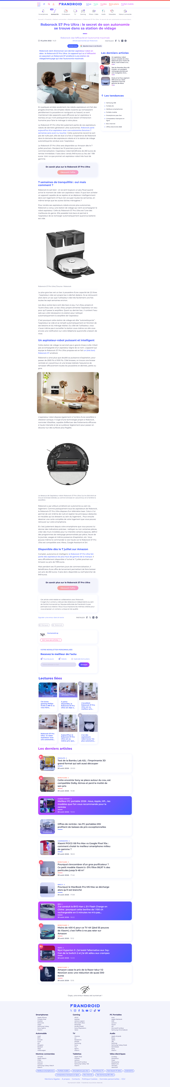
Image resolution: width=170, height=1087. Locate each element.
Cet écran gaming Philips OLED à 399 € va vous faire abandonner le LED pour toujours (48, 705)
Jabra (113, 1040)
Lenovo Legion (79, 1021)
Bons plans (114, 4)
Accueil (40, 19)
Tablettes (77, 1054)
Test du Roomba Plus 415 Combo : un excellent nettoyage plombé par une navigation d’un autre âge (120, 71)
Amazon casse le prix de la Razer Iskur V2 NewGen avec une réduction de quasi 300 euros (81, 972)
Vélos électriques (117, 1054)
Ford (39, 1041)
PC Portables (116, 1015)
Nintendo (77, 1024)
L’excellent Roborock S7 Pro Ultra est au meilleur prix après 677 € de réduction (88, 706)
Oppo (39, 1024)
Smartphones (42, 1015)
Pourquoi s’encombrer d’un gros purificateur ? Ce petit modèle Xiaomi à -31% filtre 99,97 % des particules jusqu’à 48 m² (84, 867)
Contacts (76, 1079)
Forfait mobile (127, 4)
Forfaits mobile (111, 112)
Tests (96, 4)
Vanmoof (114, 1067)
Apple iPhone (42, 1017)
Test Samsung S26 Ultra (105, 1075)
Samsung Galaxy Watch (45, 1065)
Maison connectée (59, 19)
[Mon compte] (54, 4)
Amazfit (40, 1057)
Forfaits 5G (110, 106)
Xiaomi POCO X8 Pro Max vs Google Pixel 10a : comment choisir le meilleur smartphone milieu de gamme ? (84, 846)
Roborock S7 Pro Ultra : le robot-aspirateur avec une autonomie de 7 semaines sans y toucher (47, 737)
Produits (48, 19)
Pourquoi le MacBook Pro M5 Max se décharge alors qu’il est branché (83, 888)
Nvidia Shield (78, 1026)
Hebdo (64, 659)
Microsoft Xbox (79, 1023)
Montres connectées (45, 1054)
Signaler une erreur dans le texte (51, 617)
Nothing (114, 1043)
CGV (123, 1079)
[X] (71, 1010)
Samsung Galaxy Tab (81, 1064)
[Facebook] (79, 1010)
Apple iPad (78, 1057)
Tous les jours (48, 659)
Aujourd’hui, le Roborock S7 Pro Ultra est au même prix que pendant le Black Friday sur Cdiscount (68, 738)
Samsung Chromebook (119, 1030)
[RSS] (83, 1010)
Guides (103, 4)
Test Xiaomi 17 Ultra (114, 1071)
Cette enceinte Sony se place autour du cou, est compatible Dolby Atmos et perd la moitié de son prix (84, 783)
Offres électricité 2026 (114, 127)
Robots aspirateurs (74, 19)
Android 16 (129, 1071)
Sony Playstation (80, 1028)
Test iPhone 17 (98, 1071)
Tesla (39, 1048)
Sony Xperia (41, 1028)
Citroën (40, 1040)
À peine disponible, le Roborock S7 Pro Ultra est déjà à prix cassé (68, 705)
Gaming (76, 1015)
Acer (113, 1017)
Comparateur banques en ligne (67, 1075)
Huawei (40, 1021)
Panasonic (78, 1040)
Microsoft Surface (117, 1028)
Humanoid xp (52, 633)
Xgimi (76, 1048)
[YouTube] (87, 1010)
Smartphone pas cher (114, 115)
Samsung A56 (111, 103)
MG (38, 1043)
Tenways (114, 1065)
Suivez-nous (73, 46)
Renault (40, 1047)
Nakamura (115, 1064)
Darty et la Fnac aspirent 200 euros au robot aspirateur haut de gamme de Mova (120, 80)
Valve (76, 1030)
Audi (39, 1036)
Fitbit (39, 1060)
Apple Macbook (116, 1019)
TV (74, 1033)
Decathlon (115, 1058)
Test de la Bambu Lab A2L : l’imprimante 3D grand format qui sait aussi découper (82, 762)
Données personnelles (109, 1079)
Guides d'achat (64, 799)
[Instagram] (75, 1010)
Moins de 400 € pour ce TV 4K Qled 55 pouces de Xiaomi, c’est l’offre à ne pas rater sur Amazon (83, 930)
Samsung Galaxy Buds (119, 1045)
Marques (44, 625)
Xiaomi (39, 1030)
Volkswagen (41, 1050)
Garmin (40, 1062)
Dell (112, 1021)
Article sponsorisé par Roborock (85, 41)
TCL (75, 1047)
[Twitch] (90, 1010)
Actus (88, 4)
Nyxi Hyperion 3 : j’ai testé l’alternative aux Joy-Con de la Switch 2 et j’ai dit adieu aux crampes (83, 951)
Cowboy (114, 1057)
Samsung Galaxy (43, 1026)
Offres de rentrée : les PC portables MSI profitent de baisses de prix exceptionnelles (82, 825)
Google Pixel (41, 1019)
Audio (112, 1033)
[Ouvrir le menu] (39, 4)
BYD (39, 1038)
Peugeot (40, 1045)
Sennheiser (115, 1047)
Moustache (115, 1062)
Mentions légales (52, 1079)
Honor (113, 1024)
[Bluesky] (98, 1010)
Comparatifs (63, 841)
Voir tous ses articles (50, 640)
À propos (66, 1079)
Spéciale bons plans (82, 659)
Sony (76, 1045)
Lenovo (113, 1023)
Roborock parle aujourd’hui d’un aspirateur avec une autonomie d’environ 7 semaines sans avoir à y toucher (66, 130)
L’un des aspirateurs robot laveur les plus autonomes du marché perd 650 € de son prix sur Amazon (88, 738)
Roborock (58, 625)
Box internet (110, 124)
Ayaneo (77, 1019)
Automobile (41, 1033)
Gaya (113, 1060)
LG (75, 1038)
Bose (113, 1038)
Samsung (77, 1043)
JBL (112, 1041)
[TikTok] (95, 1010)
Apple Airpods (116, 1036)
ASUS (76, 1017)
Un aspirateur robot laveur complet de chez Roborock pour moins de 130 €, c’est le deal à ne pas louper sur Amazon (120, 60)
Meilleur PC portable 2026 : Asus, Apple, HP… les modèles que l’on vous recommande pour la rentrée (84, 804)
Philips (76, 1041)
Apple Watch (41, 1058)
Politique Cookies (89, 1079)
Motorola (40, 1023)
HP (112, 1026)
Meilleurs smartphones (114, 109)
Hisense (77, 1036)
